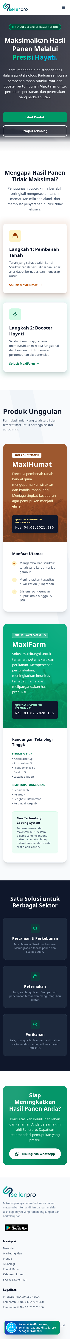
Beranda (8, 1248)
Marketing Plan (12, 1253)
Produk (7, 1258)
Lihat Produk (35, 117)
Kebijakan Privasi (13, 1274)
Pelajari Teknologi (35, 131)
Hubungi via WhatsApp (38, 1154)
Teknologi (9, 1264)
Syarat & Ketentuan (15, 1279)
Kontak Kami (11, 1269)
